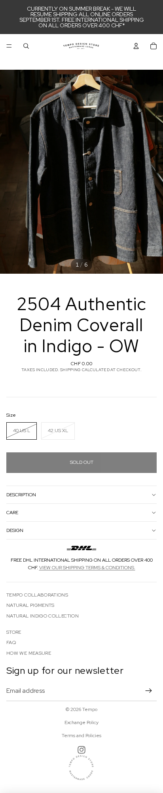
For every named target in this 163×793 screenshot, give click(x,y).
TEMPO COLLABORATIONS (37, 595)
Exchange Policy (81, 722)
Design (14, 530)
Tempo (89, 709)
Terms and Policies (81, 735)
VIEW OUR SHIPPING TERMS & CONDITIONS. (87, 567)
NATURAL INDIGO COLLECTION (42, 616)
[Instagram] (81, 750)
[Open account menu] (136, 46)
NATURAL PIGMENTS (30, 605)
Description (21, 495)
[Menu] (9, 46)
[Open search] (26, 46)
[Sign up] (149, 691)
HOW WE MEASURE (28, 653)
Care (12, 512)
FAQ (11, 642)
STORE (13, 632)
